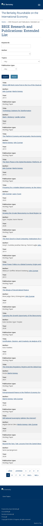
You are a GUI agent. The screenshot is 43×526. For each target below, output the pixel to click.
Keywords (5, 43)
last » (37, 475)
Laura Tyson (16, 194)
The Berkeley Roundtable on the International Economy (20, 15)
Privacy (4, 517)
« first (11, 471)
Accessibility (6, 512)
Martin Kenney (17, 91)
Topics (4, 58)
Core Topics (6, 496)
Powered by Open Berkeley (10, 509)
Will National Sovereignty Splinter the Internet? (19, 418)
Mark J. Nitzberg (8, 117)
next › (30, 475)
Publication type (8, 65)
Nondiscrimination (8, 514)
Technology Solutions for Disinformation (17, 110)
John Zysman (7, 91)
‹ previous (19, 471)
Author (4, 50)
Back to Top (37, 523)
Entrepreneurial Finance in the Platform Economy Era (21, 392)
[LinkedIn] (3, 493)
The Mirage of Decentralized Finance (16, 290)
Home (4, 22)
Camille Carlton (20, 117)
